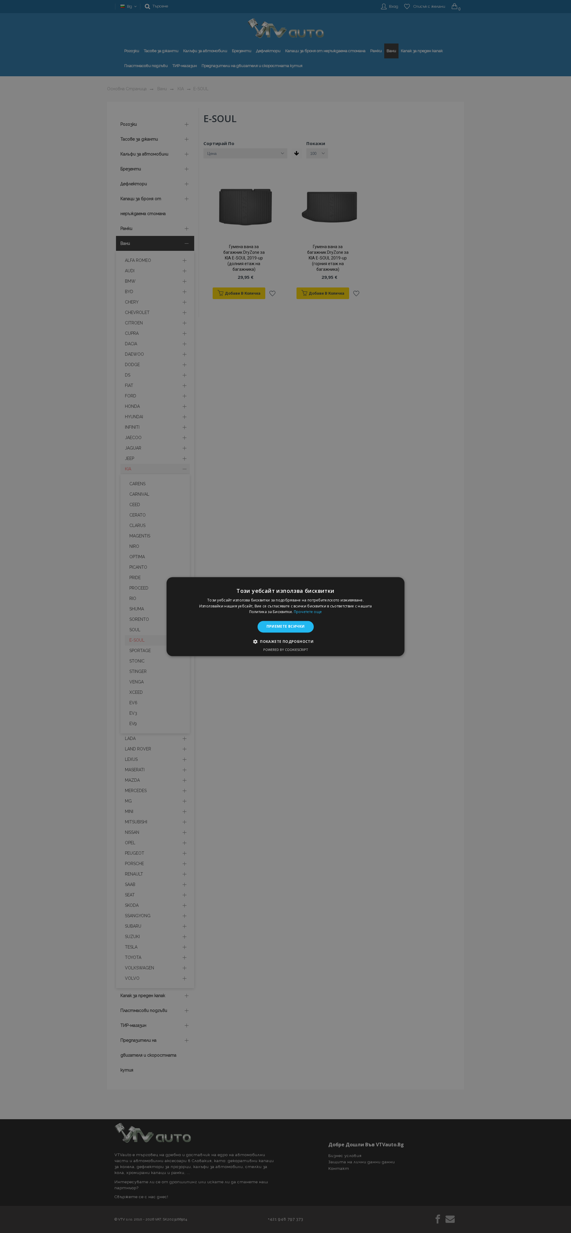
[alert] (285, 616)
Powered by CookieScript (285, 649)
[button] (285, 641)
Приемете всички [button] (285, 626)
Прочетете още (308, 612)
